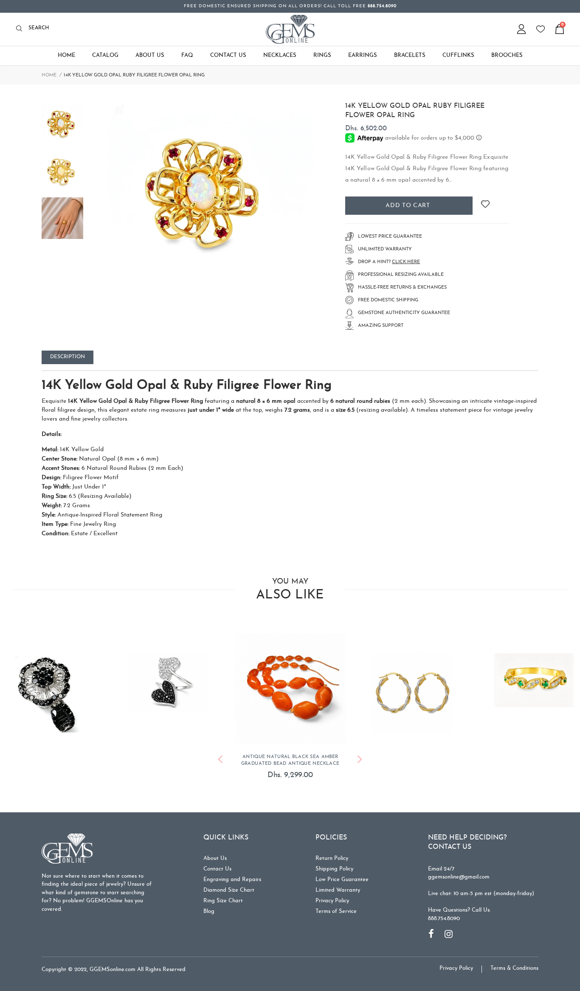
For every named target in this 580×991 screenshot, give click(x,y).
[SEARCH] (21, 29)
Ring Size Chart (223, 901)
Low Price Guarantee (342, 879)
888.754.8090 (444, 918)
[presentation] (220, 760)
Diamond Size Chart (228, 890)
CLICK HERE (406, 262)
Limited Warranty (337, 890)
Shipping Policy (334, 869)
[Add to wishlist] (485, 206)
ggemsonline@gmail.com (459, 877)
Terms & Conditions (514, 968)
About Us (215, 858)
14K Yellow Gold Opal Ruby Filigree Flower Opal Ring (414, 111)
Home (49, 75)
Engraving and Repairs (232, 879)
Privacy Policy (332, 901)
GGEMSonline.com (112, 969)
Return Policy (331, 858)
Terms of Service (336, 911)
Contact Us (217, 869)
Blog (208, 911)
